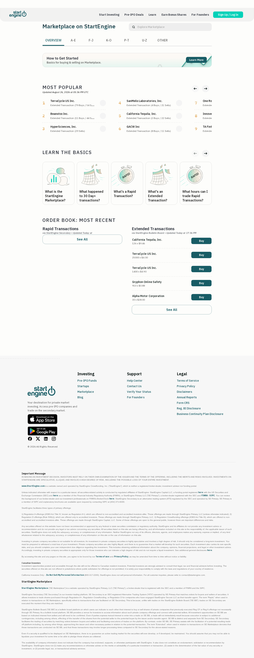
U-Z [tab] (144, 40)
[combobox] (174, 27)
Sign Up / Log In (228, 14)
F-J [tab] (91, 40)
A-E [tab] (73, 40)
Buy (201, 241)
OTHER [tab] (162, 40)
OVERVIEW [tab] (53, 40)
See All (82, 239)
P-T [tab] (126, 40)
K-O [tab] (109, 40)
